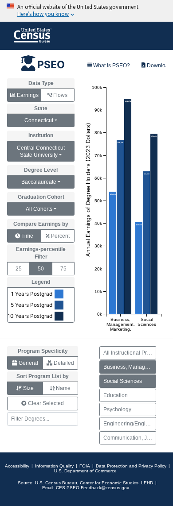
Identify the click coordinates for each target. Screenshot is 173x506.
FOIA (84, 466)
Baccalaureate (38, 182)
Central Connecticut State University (41, 151)
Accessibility (17, 466)
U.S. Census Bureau (56, 482)
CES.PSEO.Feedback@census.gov (92, 487)
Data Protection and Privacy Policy (131, 466)
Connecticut (38, 120)
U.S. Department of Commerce (85, 470)
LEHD (147, 482)
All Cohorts (39, 209)
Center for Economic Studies (109, 482)
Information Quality (54, 466)
